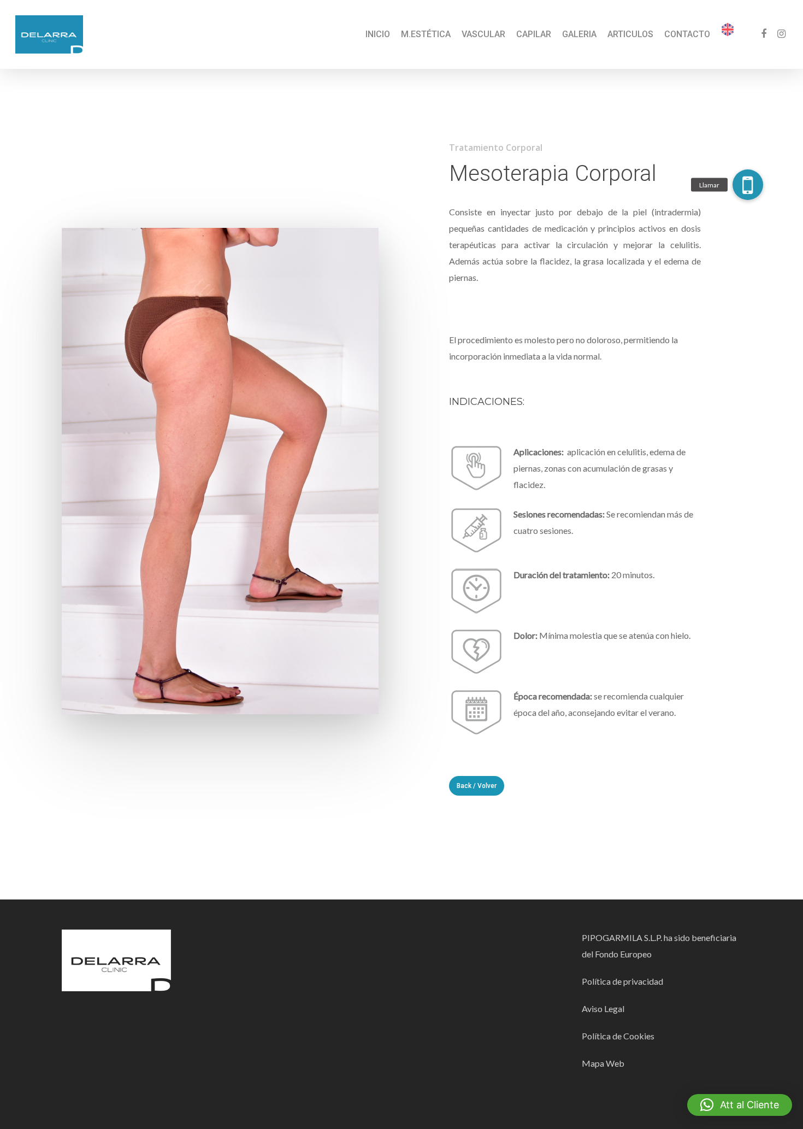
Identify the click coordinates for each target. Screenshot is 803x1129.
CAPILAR (533, 34)
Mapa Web (603, 1063)
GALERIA (579, 34)
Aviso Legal (603, 1008)
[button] (739, 1105)
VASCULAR (483, 34)
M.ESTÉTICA (426, 34)
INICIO (377, 34)
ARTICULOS (630, 34)
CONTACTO (687, 34)
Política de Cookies (619, 1036)
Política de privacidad (622, 981)
